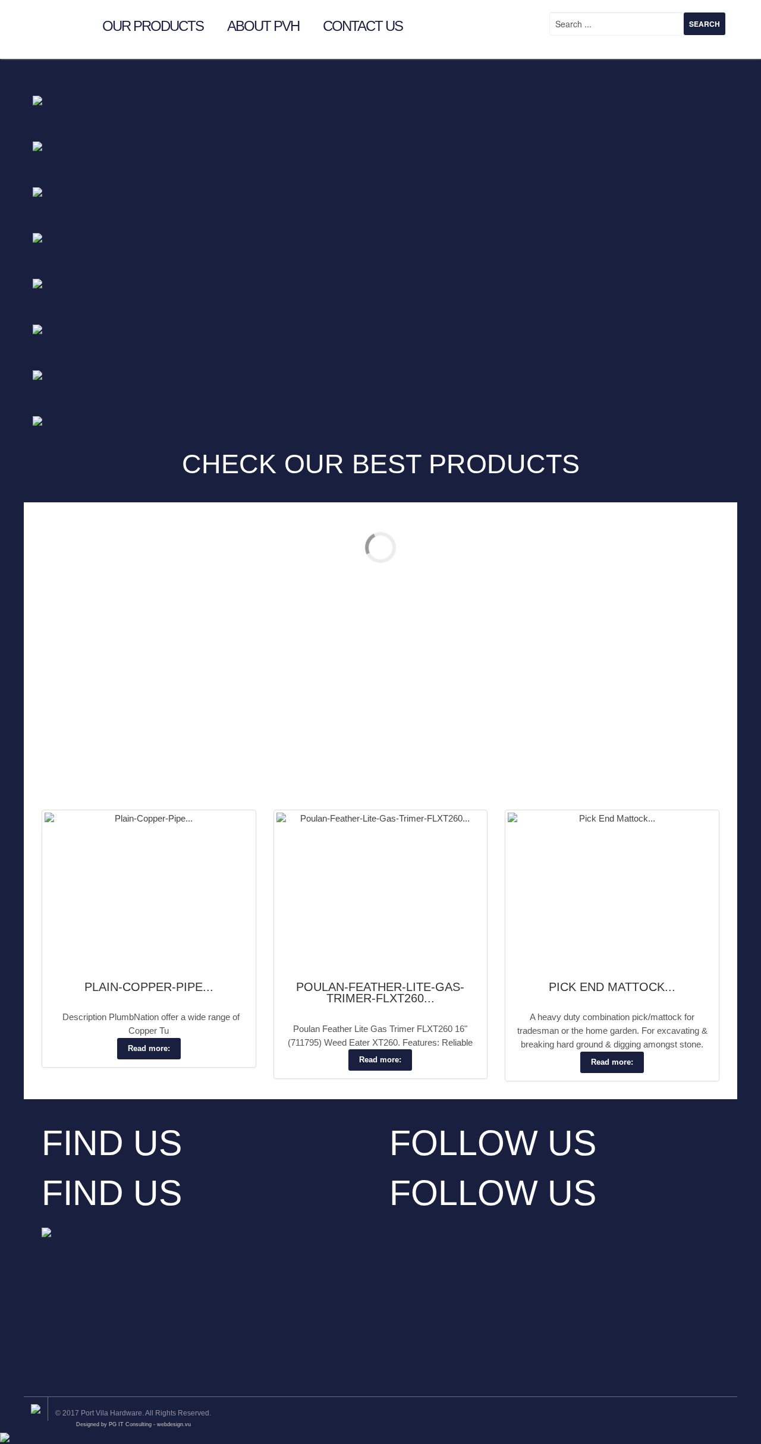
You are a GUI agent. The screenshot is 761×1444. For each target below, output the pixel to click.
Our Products (152, 24)
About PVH (263, 24)
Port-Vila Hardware (58, 23)
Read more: (149, 1048)
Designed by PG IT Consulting (114, 1424)
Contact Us (362, 24)
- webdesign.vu (172, 1424)
